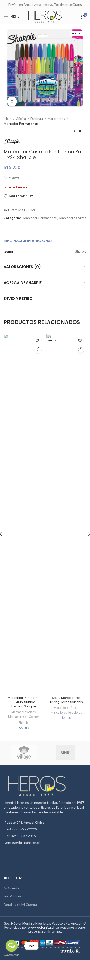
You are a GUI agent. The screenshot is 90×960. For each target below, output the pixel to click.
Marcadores (57, 118)
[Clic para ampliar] (12, 101)
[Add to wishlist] (37, 341)
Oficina (21, 118)
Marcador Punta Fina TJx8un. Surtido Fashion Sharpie (24, 702)
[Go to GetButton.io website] (11, 955)
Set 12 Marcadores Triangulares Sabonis (66, 700)
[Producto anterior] (74, 131)
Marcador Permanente (21, 124)
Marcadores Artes (72, 218)
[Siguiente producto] (84, 131)
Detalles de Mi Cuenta (20, 905)
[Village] (24, 753)
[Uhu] (65, 753)
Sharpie (24, 723)
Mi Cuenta (11, 888)
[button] (37, 349)
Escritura (37, 118)
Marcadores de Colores (23, 717)
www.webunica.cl (41, 927)
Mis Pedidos (13, 896)
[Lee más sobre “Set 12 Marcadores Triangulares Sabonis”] (80, 349)
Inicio (8, 118)
